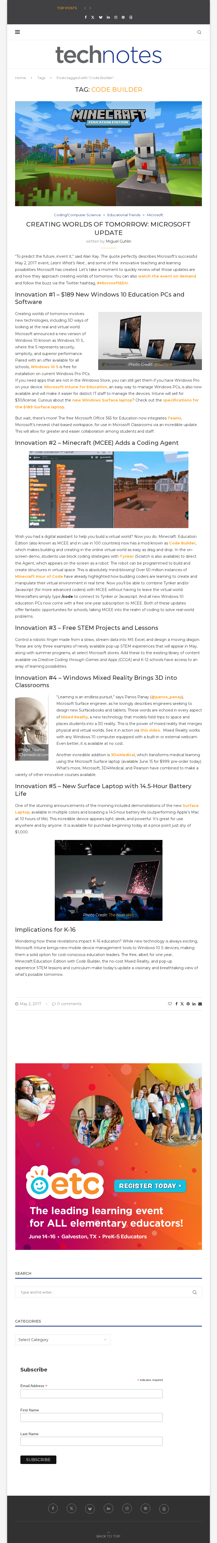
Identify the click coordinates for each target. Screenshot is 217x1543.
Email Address (33, 1385)
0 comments (69, 1003)
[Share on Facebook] (176, 1003)
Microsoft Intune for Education (75, 387)
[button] (85, 8)
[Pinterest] (123, 17)
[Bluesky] (100, 17)
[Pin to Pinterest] (188, 1003)
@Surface (163, 364)
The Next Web (121, 915)
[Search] (199, 32)
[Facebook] (86, 17)
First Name (29, 1410)
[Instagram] (115, 17)
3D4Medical (123, 754)
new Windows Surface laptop (102, 400)
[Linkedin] (108, 17)
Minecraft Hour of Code (39, 576)
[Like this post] (170, 1003)
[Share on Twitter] (182, 1003)
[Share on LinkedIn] (194, 1003)
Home (20, 78)
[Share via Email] (200, 1003)
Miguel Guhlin (118, 241)
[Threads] (131, 17)
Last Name (29, 1434)
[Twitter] (92, 17)
